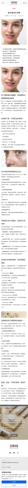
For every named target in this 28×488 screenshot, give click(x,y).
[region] (14, 479)
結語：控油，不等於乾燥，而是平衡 (11, 62)
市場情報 (6, 15)
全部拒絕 (14, 485)
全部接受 (14, 482)
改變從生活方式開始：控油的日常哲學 (11, 55)
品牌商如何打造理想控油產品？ (10, 60)
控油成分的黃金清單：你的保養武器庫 (11, 58)
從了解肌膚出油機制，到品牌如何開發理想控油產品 (14, 49)
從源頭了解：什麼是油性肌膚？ (10, 51)
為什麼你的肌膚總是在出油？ (9, 53)
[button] (3, 3)
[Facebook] (10, 452)
